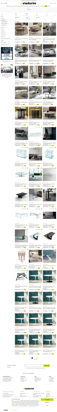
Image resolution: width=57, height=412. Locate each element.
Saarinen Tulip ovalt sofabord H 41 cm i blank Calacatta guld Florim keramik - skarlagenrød (35, 330)
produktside (37, 17)
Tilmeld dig (47, 365)
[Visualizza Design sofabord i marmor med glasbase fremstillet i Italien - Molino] (26, 190)
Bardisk (2, 40)
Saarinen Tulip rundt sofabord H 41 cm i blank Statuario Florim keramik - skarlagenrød (21, 308)
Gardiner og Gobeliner (5, 44)
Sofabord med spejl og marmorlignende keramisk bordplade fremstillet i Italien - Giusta (49, 39)
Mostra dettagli (14, 410)
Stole (36, 376)
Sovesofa (3, 18)
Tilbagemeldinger (22, 393)
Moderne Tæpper (4, 42)
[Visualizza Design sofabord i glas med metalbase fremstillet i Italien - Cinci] (54, 170)
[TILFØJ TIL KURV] (54, 68)
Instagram (48, 394)
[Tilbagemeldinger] (4, 3)
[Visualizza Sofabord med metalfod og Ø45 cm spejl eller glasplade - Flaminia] (40, 68)
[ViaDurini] (28, 3)
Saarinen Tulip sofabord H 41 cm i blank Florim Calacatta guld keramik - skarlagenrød (21, 330)
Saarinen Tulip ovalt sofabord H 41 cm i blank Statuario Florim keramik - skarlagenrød (49, 287)
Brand (16, 13)
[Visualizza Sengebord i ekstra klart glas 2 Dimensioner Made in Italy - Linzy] (54, 149)
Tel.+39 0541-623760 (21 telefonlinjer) (8, 394)
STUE (2, 14)
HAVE (50, 376)
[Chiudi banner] (55, 398)
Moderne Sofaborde (5, 23)
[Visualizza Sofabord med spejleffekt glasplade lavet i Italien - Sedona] (40, 88)
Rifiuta (47, 405)
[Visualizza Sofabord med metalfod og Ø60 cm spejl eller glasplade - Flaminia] (26, 68)
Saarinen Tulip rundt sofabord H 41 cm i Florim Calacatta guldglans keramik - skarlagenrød (49, 330)
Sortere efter (27, 17)
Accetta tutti (47, 399)
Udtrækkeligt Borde (6, 376)
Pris (46, 13)
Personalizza (47, 402)
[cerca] (50, 3)
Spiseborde (23, 376)
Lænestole (3, 27)
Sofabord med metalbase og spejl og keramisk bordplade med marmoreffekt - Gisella (21, 61)
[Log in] (52, 3)
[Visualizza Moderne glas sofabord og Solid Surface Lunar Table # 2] (26, 272)
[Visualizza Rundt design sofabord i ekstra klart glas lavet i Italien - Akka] (40, 190)
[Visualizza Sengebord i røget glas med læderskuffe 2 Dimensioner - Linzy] (40, 149)
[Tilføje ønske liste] (26, 27)
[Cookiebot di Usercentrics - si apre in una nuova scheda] (6, 410)
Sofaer (2, 16)
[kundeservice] (2, 3)
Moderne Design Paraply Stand (6, 38)
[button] (20, 15)
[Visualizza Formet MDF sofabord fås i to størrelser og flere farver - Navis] (26, 25)
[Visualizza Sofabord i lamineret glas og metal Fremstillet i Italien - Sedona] (54, 88)
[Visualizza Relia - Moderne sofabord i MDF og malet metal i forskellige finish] (40, 25)
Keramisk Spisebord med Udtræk (8, 377)
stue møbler (3, 34)
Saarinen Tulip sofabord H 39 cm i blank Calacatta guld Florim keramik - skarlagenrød (21, 351)
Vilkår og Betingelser (36, 396)
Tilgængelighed (17, 17)
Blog (20, 394)
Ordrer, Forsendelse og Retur (37, 395)
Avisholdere (3, 36)
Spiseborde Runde (23, 377)
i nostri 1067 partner (16, 400)
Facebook (48, 393)
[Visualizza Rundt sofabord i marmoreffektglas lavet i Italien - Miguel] (26, 88)
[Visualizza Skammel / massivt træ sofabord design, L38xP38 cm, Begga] (26, 252)
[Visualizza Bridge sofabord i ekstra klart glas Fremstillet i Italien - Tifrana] (40, 211)
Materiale (26, 13)
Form (36, 13)
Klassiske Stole (37, 377)
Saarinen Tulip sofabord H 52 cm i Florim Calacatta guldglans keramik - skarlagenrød (35, 351)
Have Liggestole (51, 377)
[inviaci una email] (1, 3)
